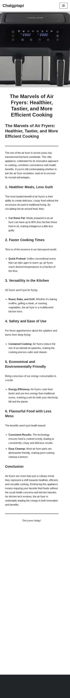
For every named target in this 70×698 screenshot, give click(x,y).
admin (11, 71)
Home (8, 27)
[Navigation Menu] (63, 6)
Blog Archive (21, 27)
